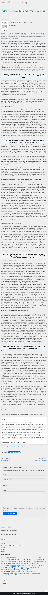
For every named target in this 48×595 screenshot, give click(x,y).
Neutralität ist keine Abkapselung (9, 530)
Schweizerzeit (30, 571)
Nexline (33, 593)
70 (2, 558)
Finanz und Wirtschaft (22, 561)
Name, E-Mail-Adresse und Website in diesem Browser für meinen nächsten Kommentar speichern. (24, 509)
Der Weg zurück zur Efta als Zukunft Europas (12, 542)
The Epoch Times (35, 573)
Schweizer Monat (21, 569)
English (27, 559)
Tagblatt (28, 573)
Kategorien (3, 583)
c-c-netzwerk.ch (37, 558)
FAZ (2, 561)
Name (4, 474)
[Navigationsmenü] (25, 3)
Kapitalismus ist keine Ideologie (8, 534)
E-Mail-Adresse (7, 480)
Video (4, 575)
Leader (5, 565)
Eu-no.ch (34, 559)
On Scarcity (3, 549)
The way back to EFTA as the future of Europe (12, 545)
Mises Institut (36, 565)
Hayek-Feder (27, 563)
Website (5, 485)
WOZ (19, 575)
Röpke (37, 567)
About (8, 558)
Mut (42, 565)
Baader (26, 557)
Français (3, 563)
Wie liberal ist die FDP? (6, 538)
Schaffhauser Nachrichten (6, 569)
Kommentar (6, 490)
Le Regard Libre (13, 565)
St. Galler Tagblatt (7, 573)
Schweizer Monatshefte (14, 452)
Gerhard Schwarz (10, 563)
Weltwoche (12, 575)
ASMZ (14, 558)
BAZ (30, 557)
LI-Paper (19, 565)
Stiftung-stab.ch (19, 573)
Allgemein (16, 13)
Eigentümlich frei (15, 559)
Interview (35, 563)
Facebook (40, 559)
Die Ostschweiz (4, 559)
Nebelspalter (6, 567)
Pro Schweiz (22, 567)
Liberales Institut (27, 565)
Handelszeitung (19, 563)
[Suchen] (22, 2)
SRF (35, 571)
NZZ (15, 567)
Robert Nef (5, 13)
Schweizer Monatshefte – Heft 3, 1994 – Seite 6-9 (13, 447)
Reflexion (30, 567)
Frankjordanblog (39, 561)
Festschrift (8, 561)
